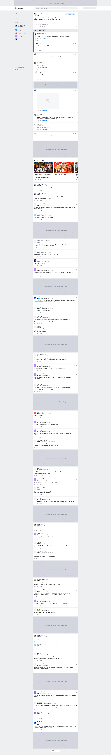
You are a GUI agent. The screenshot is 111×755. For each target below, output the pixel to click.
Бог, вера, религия (44, 328)
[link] (43, 171)
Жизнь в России (44, 526)
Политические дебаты (45, 15)
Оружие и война (43, 261)
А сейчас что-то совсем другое (47, 645)
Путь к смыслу (43, 194)
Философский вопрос (45, 185)
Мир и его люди (44, 489)
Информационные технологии (47, 441)
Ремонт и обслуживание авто (47, 703)
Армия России (43, 242)
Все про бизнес (44, 543)
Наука (41, 580)
